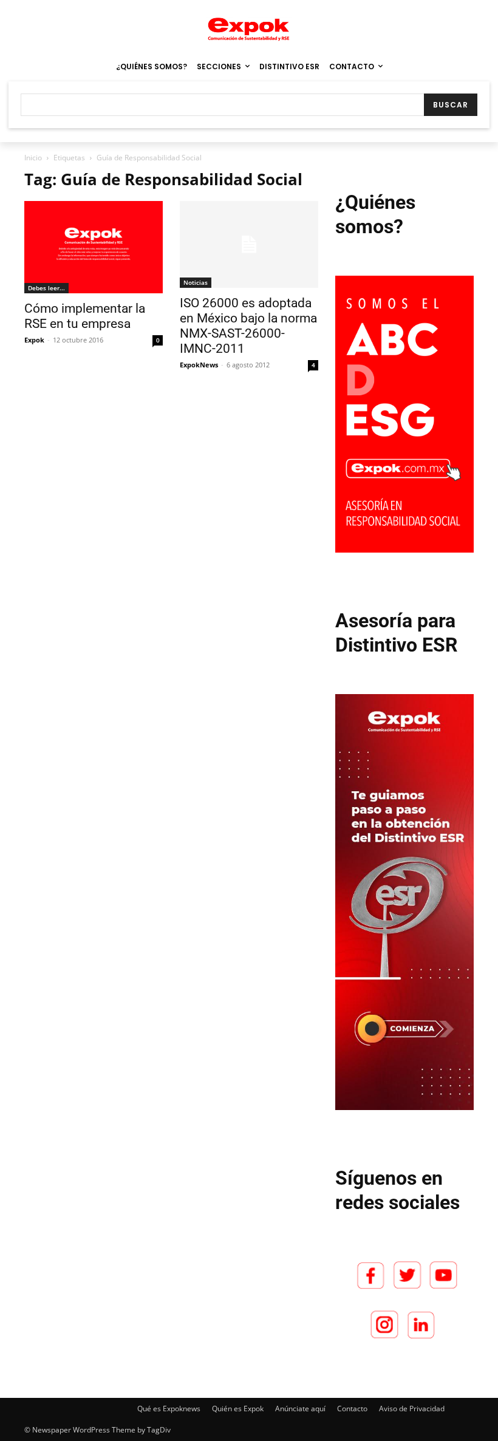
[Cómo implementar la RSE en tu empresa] (93, 247)
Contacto (352, 1408)
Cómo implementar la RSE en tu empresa (84, 316)
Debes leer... (46, 288)
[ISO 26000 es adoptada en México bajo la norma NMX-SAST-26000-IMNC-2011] (249, 244)
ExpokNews (199, 364)
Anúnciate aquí (300, 1408)
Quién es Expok (238, 1408)
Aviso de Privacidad (412, 1408)
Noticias (195, 282)
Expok (34, 339)
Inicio (33, 157)
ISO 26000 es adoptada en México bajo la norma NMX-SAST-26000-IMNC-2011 (248, 326)
